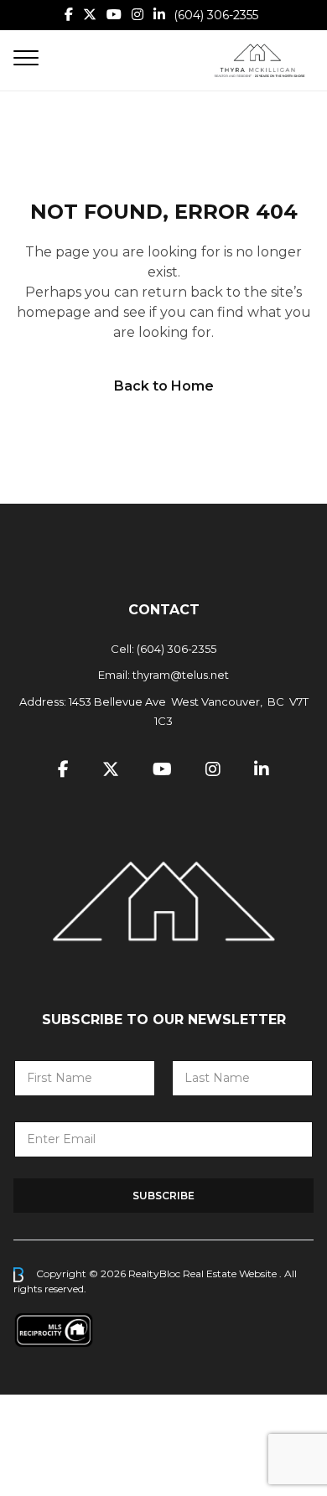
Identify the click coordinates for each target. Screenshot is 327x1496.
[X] (89, 14)
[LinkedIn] (159, 14)
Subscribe (163, 1195)
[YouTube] (114, 14)
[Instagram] (137, 14)
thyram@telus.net (180, 674)
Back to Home (164, 386)
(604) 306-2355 (216, 15)
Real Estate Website (231, 1273)
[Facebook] (69, 14)
